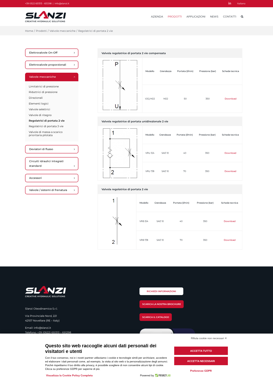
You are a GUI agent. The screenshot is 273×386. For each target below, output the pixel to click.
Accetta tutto (201, 350)
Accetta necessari (201, 361)
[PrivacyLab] (162, 375)
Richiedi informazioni (161, 291)
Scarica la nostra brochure (161, 304)
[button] (242, 16)
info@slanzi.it (62, 3)
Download (230, 98)
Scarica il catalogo (155, 317)
